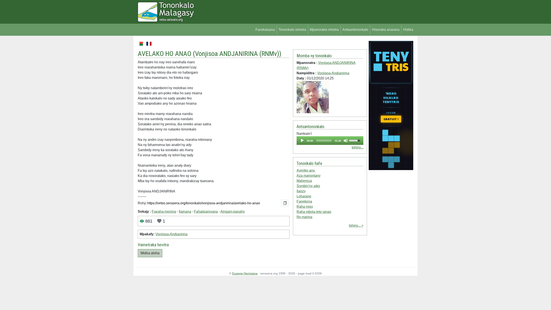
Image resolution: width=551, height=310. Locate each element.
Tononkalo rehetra (292, 29)
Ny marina (304, 217)
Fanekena (304, 201)
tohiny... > (356, 225)
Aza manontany (308, 175)
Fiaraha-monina (164, 211)
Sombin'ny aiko (308, 186)
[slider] (323, 141)
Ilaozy (301, 191)
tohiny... (357, 147)
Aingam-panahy (232, 211)
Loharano (304, 196)
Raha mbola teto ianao (314, 212)
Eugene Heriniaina (244, 273)
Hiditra (408, 29)
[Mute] (346, 140)
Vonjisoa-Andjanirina (171, 234)
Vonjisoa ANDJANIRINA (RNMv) (237, 54)
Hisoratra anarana (385, 29)
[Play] (302, 140)
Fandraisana (265, 29)
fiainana (185, 211)
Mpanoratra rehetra (324, 29)
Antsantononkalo (355, 29)
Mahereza (304, 181)
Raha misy (305, 206)
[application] (330, 140)
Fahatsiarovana (206, 211)
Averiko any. (306, 170)
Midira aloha (150, 253)
